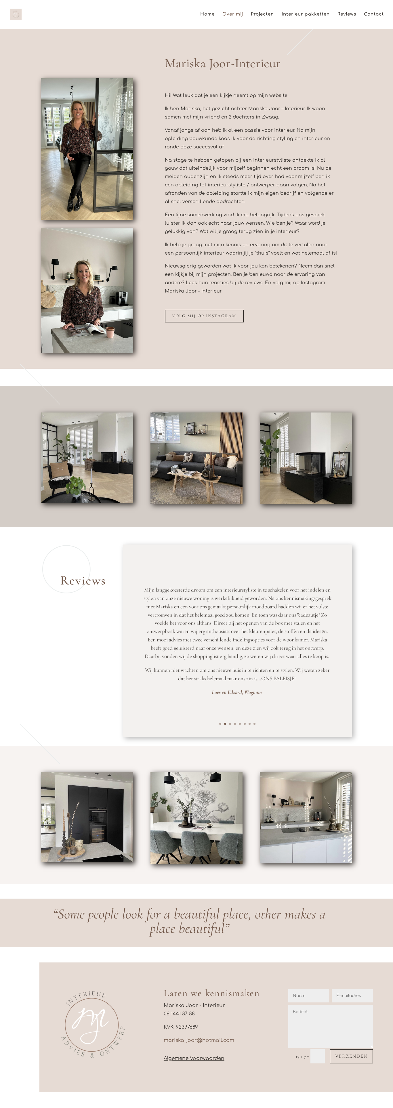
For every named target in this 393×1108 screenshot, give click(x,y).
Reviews (346, 14)
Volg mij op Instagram (204, 315)
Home (207, 14)
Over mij (232, 14)
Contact (374, 14)
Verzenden (351, 1056)
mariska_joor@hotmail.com (199, 1040)
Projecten (262, 14)
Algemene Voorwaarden (194, 1058)
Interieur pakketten (306, 14)
